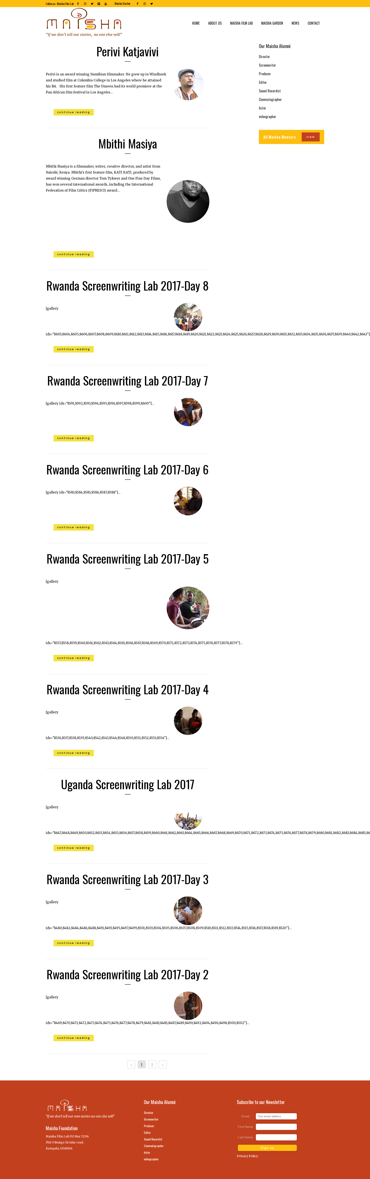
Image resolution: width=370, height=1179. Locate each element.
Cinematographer (270, 99)
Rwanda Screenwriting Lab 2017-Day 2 (128, 974)
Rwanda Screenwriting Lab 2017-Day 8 (127, 285)
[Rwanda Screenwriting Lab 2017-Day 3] (188, 910)
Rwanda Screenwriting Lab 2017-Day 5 (128, 558)
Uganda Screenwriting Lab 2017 (127, 784)
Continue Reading (73, 112)
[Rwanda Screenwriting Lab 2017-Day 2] (188, 1006)
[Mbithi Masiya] (188, 201)
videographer (267, 116)
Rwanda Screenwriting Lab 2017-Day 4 (128, 689)
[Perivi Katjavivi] (188, 84)
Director (264, 56)
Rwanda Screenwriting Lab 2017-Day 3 (128, 879)
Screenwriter (267, 65)
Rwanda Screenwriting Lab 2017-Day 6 (127, 469)
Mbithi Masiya (127, 143)
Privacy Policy (247, 1156)
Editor (263, 82)
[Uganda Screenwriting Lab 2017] (188, 815)
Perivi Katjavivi (128, 51)
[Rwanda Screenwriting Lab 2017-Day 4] (188, 720)
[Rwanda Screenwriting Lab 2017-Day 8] (188, 317)
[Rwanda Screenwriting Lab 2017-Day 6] (188, 501)
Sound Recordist (270, 90)
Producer (265, 73)
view (310, 137)
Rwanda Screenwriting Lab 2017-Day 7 (127, 380)
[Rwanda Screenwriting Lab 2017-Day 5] (188, 608)
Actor (262, 108)
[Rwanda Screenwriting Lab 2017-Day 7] (188, 412)
